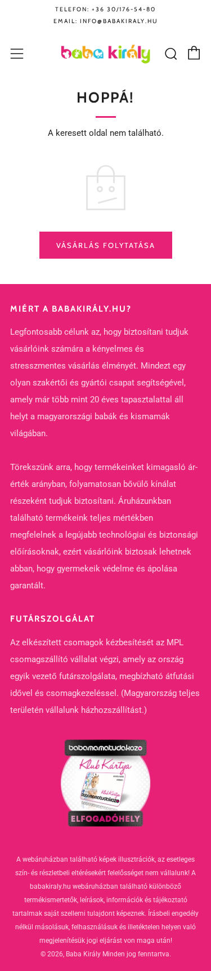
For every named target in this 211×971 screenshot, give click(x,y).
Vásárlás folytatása (105, 245)
